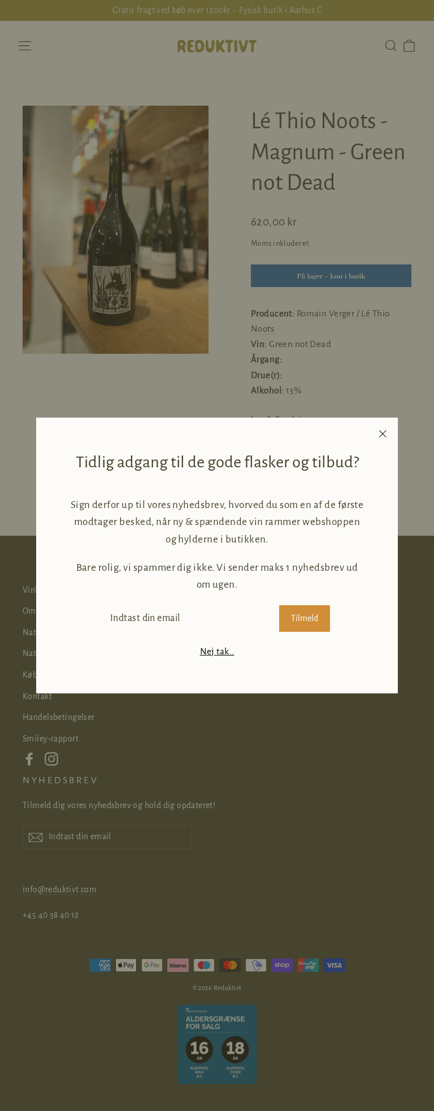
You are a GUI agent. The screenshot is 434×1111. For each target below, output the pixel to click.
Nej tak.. (217, 651)
